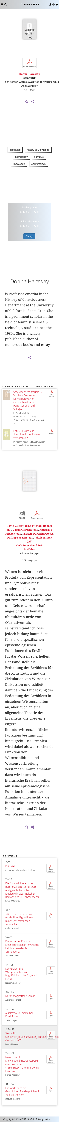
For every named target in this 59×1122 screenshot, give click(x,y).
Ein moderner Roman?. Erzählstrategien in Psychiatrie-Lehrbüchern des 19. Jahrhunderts (22, 946)
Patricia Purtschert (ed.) (37, 533)
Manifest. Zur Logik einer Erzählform (19, 1014)
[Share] (32, 101)
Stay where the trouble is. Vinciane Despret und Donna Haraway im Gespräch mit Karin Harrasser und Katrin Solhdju (27, 401)
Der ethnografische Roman (20, 996)
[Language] (53, 4)
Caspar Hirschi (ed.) (25, 529)
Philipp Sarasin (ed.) (20, 537)
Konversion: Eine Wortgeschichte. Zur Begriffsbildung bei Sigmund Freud (21, 974)
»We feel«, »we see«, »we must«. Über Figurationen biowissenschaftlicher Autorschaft (19, 919)
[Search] (5, 4)
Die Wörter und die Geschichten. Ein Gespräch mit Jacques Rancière (22, 1091)
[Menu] (2, 4)
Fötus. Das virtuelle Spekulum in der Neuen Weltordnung (26, 434)
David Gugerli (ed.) (19, 525)
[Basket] (57, 4)
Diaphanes (29, 4)
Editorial (10, 866)
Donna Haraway (29, 74)
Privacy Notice (43, 1119)
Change (29, 236)
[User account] (50, 4)
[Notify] (26, 101)
